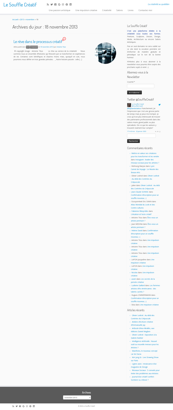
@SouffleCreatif (137, 106)
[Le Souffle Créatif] (129, 105)
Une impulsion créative (86, 10)
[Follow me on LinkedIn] (71, 4)
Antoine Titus (61, 47)
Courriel (131, 82)
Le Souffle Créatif (20, 4)
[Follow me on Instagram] (64, 4)
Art (28, 47)
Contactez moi (145, 10)
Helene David (136, 230)
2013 (22, 19)
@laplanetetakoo (134, 108)
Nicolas (134, 272)
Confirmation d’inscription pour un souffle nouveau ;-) (144, 233)
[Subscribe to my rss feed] (49, 4)
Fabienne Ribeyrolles (139, 211)
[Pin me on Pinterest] (68, 4)
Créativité (106, 10)
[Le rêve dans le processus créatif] (105, 53)
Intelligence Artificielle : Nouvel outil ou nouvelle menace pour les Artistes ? (145, 344)
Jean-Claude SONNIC (140, 192)
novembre (30, 19)
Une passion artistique (59, 10)
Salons (119, 10)
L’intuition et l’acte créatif (141, 214)
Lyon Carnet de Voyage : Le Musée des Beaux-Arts (144, 169)
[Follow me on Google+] (60, 4)
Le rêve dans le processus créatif (38, 41)
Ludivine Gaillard (138, 285)
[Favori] (160, 131)
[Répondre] (155, 131)
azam (133, 279)
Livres (130, 10)
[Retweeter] (157, 131)
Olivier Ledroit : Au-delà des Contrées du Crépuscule (145, 179)
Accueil (15, 19)
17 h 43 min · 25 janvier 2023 (136, 131)
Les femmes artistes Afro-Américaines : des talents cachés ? (145, 288)
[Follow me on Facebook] (56, 4)
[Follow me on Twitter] (52, 4)
